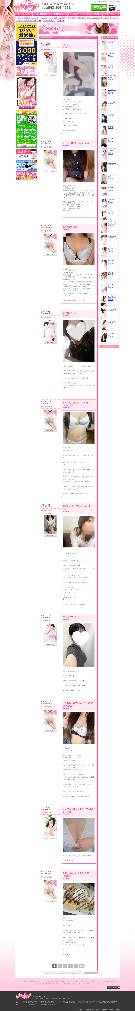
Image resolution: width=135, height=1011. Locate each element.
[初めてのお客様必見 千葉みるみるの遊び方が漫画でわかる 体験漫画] (26, 179)
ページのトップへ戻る (91, 973)
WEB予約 (49, 983)
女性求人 (62, 18)
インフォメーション (49, 21)
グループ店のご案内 (94, 18)
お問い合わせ (82, 18)
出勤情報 (74, 973)
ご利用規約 (105, 18)
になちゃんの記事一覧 (112, 163)
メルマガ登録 (53, 18)
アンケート (44, 18)
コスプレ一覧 (34, 18)
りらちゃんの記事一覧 (112, 321)
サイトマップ (115, 18)
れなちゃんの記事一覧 (112, 236)
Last (81, 966)
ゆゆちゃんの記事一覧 (112, 78)
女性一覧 (61, 973)
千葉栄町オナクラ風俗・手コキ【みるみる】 (28, 21)
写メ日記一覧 (71, 18)
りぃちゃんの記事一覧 (112, 42)
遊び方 (39, 981)
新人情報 (55, 981)
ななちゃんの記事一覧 (112, 224)
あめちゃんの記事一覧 (112, 66)
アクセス (76, 981)
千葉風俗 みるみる (89, 1009)
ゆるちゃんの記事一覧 (112, 127)
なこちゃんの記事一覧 (112, 102)
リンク (73, 983)
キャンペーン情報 (23, 18)
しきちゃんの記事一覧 (112, 309)
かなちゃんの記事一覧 (112, 273)
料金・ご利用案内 (29, 981)
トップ (46, 973)
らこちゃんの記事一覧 (112, 212)
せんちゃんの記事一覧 (112, 115)
